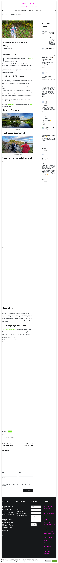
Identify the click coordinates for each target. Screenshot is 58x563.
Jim (3, 48)
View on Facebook (44, 123)
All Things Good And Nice (29, 4)
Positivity (54, 535)
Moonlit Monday (50, 530)
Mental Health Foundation (21, 513)
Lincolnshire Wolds (47, 524)
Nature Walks (50, 531)
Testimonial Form (30, 10)
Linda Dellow (53, 524)
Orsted (53, 533)
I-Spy (46, 521)
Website (4, 477)
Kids (48, 521)
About (19, 10)
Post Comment (28, 490)
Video (45, 148)
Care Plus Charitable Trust (47, 508)
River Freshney (6, 437)
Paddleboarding (46, 535)
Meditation (53, 526)
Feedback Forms (51, 513)
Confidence (49, 511)
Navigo (18, 507)
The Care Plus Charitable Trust (8, 329)
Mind (18, 506)
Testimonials (23, 10)
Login (40, 10)
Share (44, 69)
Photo (45, 67)
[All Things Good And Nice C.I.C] (45, 32)
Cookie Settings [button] (48, 560)
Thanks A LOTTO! (28, 444)
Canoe (52, 506)
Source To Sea (46, 539)
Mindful (45, 530)
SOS (42, 10)
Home (16, 10)
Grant (45, 521)
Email (20, 472)
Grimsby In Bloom (10, 104)
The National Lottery (48, 548)
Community (45, 511)
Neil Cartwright (49, 533)
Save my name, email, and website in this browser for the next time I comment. (16, 485)
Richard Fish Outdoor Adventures (47, 87)
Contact (36, 10)
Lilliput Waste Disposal (48, 522)
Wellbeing (13, 437)
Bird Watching (46, 506)
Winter (50, 551)
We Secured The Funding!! (9, 444)
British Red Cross (20, 511)
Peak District (50, 535)
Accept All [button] (54, 560)
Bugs (49, 506)
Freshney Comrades (47, 518)
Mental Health (48, 528)
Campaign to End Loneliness (22, 515)
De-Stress (46, 513)
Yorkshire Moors (46, 553)
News (10, 431)
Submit (34, 524)
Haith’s (31, 104)
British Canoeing (20, 509)
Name (3, 472)
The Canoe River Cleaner (48, 542)
